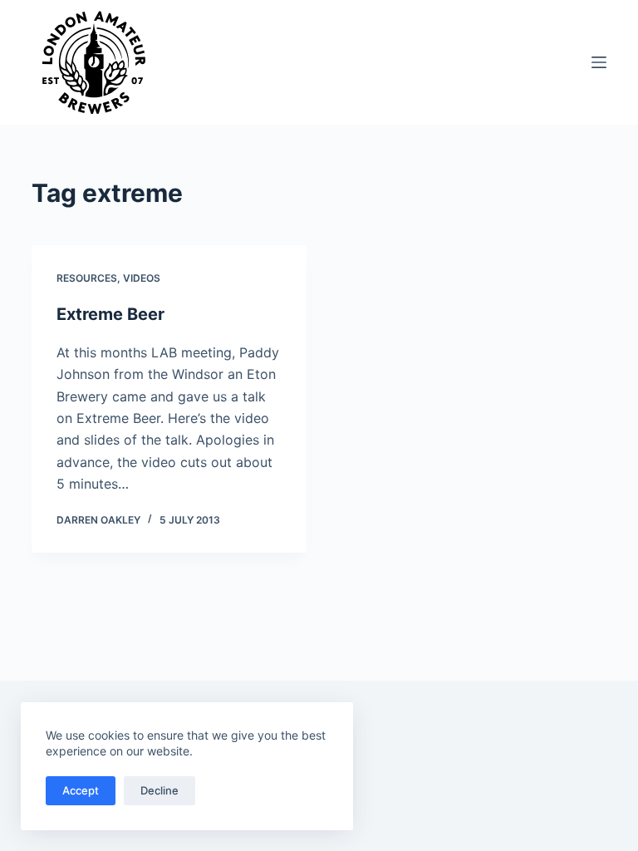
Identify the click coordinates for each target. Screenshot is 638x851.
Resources (86, 278)
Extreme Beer (110, 314)
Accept (80, 790)
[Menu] (598, 62)
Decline (159, 790)
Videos (141, 278)
